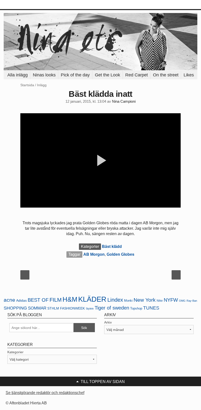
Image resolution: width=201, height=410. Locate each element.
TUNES (151, 308)
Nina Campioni (124, 101)
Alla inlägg (17, 74)
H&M (70, 299)
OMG (182, 300)
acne (9, 300)
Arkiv (108, 322)
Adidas (21, 300)
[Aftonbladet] (22, 5)
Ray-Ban (192, 300)
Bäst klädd (112, 246)
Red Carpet (136, 74)
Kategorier (15, 352)
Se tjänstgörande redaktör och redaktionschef (45, 393)
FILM (56, 300)
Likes (189, 74)
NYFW (171, 300)
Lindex (115, 300)
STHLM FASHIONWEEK (66, 308)
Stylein (90, 308)
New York (145, 300)
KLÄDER (92, 299)
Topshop (136, 308)
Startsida (27, 85)
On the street (165, 74)
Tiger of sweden (112, 308)
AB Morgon (94, 254)
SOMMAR (37, 308)
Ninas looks (44, 74)
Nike (160, 300)
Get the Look (107, 74)
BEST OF (38, 300)
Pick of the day (75, 74)
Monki (128, 300)
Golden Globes (120, 254)
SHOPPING (15, 308)
